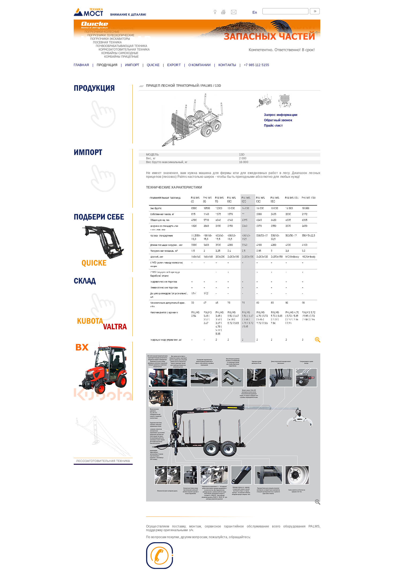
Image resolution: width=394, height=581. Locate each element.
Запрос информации (280, 115)
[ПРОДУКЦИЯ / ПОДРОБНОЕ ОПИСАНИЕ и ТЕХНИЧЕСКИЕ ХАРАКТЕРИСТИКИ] (106, 114)
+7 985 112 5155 (256, 65)
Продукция (107, 65)
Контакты (227, 65)
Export (174, 65)
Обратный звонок (278, 120)
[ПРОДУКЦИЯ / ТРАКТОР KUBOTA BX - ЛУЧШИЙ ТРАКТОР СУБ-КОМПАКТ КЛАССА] (106, 371)
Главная (81, 65)
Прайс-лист (273, 125)
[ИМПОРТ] (106, 178)
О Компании (199, 65)
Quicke (153, 65)
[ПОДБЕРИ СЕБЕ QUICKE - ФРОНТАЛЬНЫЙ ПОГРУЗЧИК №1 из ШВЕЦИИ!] (106, 242)
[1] (261, 103)
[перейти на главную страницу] (110, 12)
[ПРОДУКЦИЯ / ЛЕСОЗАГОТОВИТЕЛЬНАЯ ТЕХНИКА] (106, 435)
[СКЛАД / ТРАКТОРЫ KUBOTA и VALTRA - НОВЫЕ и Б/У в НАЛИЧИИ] (106, 306)
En (254, 12)
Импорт (132, 65)
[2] (282, 103)
